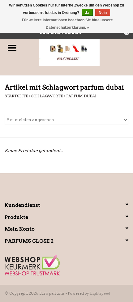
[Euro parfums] (79, 48)
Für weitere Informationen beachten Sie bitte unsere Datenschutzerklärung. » (67, 24)
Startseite (16, 96)
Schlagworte (47, 96)
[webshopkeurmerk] (66, 265)
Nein (103, 13)
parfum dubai (81, 96)
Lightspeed (100, 293)
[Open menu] (12, 47)
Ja (87, 13)
